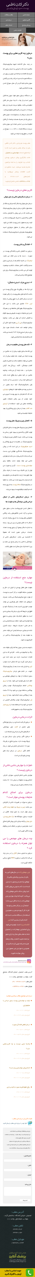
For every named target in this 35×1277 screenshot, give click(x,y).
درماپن (19, 750)
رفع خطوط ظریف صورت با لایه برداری (18, 1087)
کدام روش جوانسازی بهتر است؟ (19, 1067)
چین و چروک (20, 807)
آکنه (16, 726)
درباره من (9, 19)
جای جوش (29, 821)
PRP (12, 857)
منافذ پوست (17, 484)
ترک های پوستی (8, 816)
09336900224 (24, 181)
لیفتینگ (29, 260)
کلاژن (15, 853)
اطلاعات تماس (17, 30)
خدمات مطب (8, 25)
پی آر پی (18, 322)
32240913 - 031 (18, 981)
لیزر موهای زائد (24, 872)
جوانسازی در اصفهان (12, 152)
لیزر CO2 (28, 303)
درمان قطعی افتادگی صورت (21, 1024)
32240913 (17, 1229)
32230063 (17, 1232)
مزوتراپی (5, 389)
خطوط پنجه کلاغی (8, 807)
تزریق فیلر (6, 704)
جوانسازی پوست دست (24, 465)
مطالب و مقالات (9, 14)
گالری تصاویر (26, 19)
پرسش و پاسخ (26, 25)
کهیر (30, 666)
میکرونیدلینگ (7, 671)
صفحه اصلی (26, 14)
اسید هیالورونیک (26, 446)
